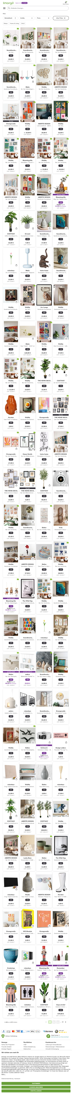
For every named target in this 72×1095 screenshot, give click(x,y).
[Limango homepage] (8, 3)
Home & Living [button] (14, 23)
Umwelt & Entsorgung (52, 1049)
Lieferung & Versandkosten (54, 1045)
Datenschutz (27, 1049)
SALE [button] (23, 23)
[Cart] (16, 45)
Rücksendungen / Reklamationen (55, 1047)
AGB (25, 1045)
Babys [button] (6, 23)
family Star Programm (8, 1045)
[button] (10, 18)
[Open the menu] (4, 8)
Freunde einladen (7, 1047)
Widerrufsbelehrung (29, 1047)
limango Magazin (6, 1049)
